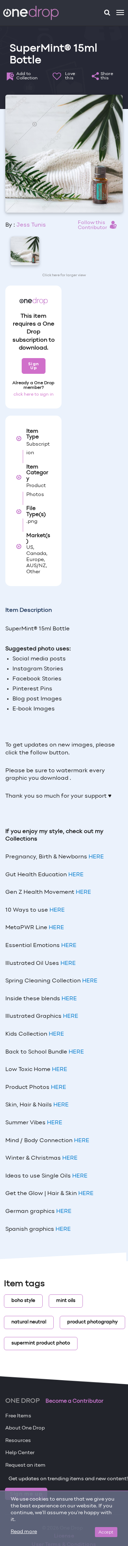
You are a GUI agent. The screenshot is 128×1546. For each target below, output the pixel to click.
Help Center (19, 1453)
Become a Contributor (74, 1401)
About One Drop (25, 1428)
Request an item (25, 1465)
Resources (18, 1440)
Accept (106, 1532)
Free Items (18, 1416)
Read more (24, 1532)
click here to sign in (34, 394)
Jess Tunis (31, 225)
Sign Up (33, 365)
